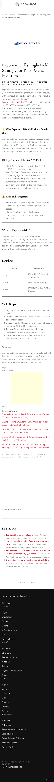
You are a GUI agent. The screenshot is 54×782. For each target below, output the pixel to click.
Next (32, 582)
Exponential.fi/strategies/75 (14, 102)
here (19, 509)
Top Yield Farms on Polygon (19, 535)
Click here (8, 603)
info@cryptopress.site (12, 766)
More (4, 678)
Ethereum (6, 653)
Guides (5, 675)
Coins (4, 689)
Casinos (5, 711)
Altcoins (6, 661)
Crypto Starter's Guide (12, 670)
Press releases (8, 639)
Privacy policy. (47, 779)
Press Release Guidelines (13, 738)
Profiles (5, 706)
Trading (5, 666)
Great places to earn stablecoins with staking (27, 560)
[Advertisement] (27, 388)
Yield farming (7, 370)
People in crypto (9, 657)
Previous (23, 582)
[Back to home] (27, 4)
